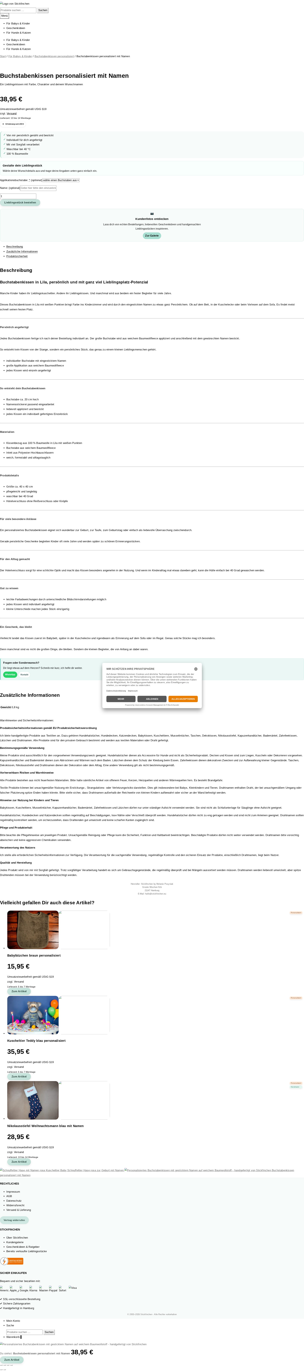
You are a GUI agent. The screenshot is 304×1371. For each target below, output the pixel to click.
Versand (11, 113)
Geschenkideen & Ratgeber (23, 1246)
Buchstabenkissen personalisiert (54, 56)
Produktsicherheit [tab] (17, 256)
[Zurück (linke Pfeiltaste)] (1, 1369)
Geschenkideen (15, 28)
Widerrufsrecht (15, 1205)
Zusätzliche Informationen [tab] (22, 251)
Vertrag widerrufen (14, 1220)
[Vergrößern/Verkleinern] (1, 1365)
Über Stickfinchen (17, 1237)
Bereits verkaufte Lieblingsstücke (26, 1251)
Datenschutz (14, 1200)
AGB (9, 1196)
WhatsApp (10, 674)
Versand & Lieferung (18, 1209)
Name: (10, 187)
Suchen (42, 10)
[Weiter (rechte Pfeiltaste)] (4, 1369)
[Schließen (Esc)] (11, 1365)
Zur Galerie (152, 235)
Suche (10, 1325)
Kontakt (24, 674)
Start (3, 56)
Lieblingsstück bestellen (20, 202)
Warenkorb (14, 1337)
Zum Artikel (19, 991)
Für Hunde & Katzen (18, 32)
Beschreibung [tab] (14, 246)
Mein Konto (13, 1320)
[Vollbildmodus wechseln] (4, 1365)
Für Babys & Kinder (18, 23)
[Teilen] (8, 1365)
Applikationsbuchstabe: (21, 180)
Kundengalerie (15, 1242)
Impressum (13, 1191)
